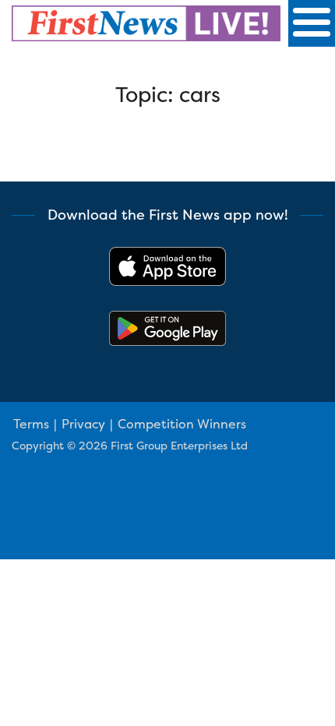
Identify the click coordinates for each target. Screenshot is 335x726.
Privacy (83, 423)
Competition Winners (182, 423)
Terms (31, 423)
